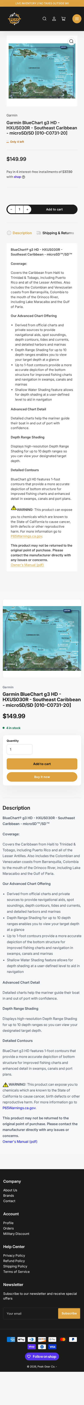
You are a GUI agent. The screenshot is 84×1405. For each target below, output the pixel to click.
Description (22, 233)
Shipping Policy (15, 1266)
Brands (8, 1195)
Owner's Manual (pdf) (27, 565)
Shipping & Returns (58, 233)
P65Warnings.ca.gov (26, 536)
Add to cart (42, 764)
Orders (8, 1228)
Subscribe (69, 1313)
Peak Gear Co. (46, 1366)
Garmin (11, 115)
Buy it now (42, 777)
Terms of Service (16, 1272)
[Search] (44, 18)
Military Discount (16, 1234)
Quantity (13, 740)
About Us (10, 1190)
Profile (8, 1223)
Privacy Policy (14, 1255)
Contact (9, 1201)
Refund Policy (14, 1261)
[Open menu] (76, 18)
